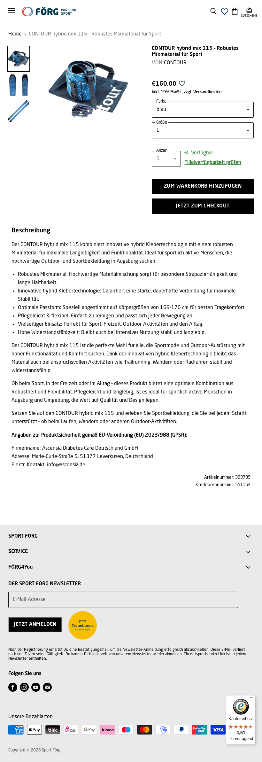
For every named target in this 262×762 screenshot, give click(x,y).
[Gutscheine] (249, 11)
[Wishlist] (224, 13)
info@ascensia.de (66, 465)
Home (15, 34)
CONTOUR (175, 63)
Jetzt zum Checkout (203, 206)
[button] (182, 85)
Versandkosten (207, 92)
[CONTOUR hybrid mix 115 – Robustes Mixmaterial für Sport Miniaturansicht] (18, 58)
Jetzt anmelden (35, 624)
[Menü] (252, 699)
